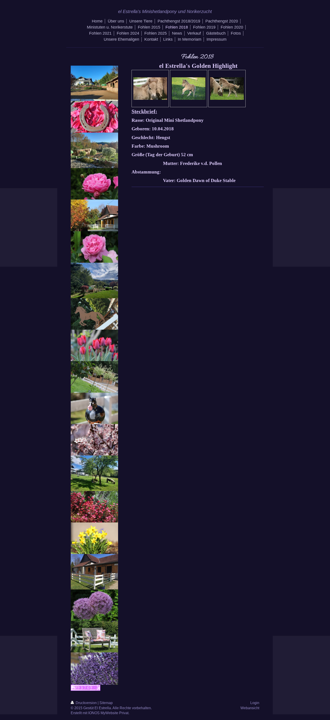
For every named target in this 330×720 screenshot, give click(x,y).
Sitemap (106, 703)
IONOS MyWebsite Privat (108, 713)
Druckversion (86, 703)
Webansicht (249, 708)
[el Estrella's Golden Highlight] (150, 88)
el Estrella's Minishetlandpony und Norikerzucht (165, 11)
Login (254, 703)
